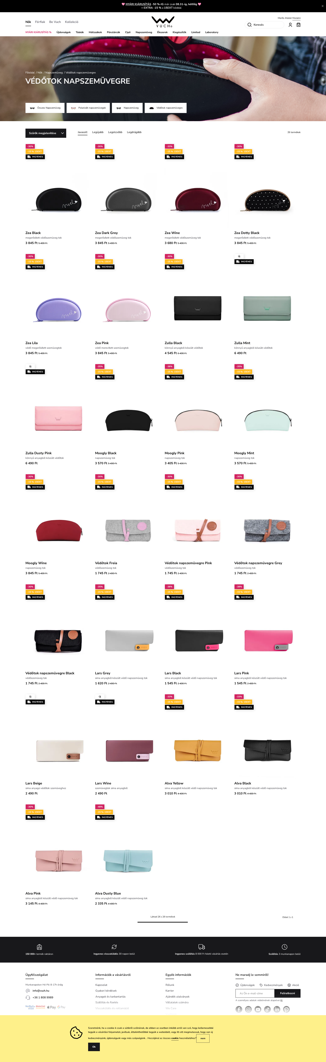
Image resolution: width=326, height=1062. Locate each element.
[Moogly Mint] (267, 406)
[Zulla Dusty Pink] (58, 406)
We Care (171, 1008)
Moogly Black (105, 453)
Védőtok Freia (106, 563)
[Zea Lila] (58, 296)
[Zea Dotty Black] (267, 186)
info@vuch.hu (41, 991)
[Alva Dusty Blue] (128, 847)
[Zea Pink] (128, 296)
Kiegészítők (179, 32)
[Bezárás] (322, 6)
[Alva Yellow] (198, 737)
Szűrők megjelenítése (42, 133)
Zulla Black (173, 343)
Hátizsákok (95, 32)
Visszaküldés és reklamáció (112, 1008)
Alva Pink (33, 893)
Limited (195, 32)
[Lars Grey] (128, 627)
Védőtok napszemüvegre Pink (188, 563)
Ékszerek (162, 32)
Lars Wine (103, 783)
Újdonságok (64, 32)
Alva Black (242, 783)
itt (281, 1000)
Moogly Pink (174, 453)
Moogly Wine (36, 563)
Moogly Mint (244, 453)
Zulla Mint (242, 343)
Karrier (170, 991)
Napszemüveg (144, 32)
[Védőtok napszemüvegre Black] (58, 627)
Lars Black (173, 673)
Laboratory (211, 32)
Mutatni (296, 17)
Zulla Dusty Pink (38, 453)
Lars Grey (102, 673)
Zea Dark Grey (106, 233)
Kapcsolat (101, 985)
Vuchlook (171, 1014)
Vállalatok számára (177, 1002)
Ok (94, 1046)
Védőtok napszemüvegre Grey (258, 563)
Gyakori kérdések (106, 991)
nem (203, 1038)
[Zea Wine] (198, 186)
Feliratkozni (287, 993)
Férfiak (40, 22)
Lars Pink (241, 673)
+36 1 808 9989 (43, 997)
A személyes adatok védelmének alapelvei (259, 1000)
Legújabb (97, 132)
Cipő (128, 32)
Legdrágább (134, 132)
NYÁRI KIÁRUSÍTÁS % (38, 32)
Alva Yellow (174, 783)
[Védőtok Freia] (128, 517)
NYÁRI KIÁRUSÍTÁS (138, 4)
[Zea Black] (58, 186)
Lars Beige (33, 783)
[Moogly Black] (128, 406)
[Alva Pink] (58, 847)
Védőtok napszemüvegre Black (49, 673)
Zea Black (33, 233)
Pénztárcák (113, 32)
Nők (28, 22)
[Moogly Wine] (58, 517)
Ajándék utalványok (177, 997)
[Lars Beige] (58, 737)
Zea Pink (102, 343)
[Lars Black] (198, 627)
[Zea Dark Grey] (128, 186)
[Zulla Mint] (267, 296)
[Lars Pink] (267, 627)
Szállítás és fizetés (106, 1002)
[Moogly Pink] (198, 406)
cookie (175, 1038)
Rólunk (170, 985)
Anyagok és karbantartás (110, 997)
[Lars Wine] (128, 737)
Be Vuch (55, 22)
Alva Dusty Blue (108, 893)
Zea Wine (172, 233)
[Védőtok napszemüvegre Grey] (267, 517)
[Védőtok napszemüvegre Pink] (198, 517)
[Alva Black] (267, 737)
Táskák (80, 32)
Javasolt (82, 132)
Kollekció (71, 22)
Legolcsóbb (115, 132)
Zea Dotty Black (246, 233)
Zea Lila (31, 343)
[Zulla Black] (198, 296)
